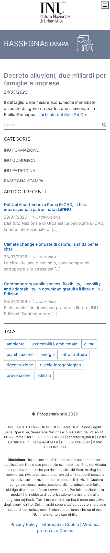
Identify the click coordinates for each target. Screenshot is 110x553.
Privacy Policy (24, 524)
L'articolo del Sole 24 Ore (62, 114)
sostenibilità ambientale (54, 343)
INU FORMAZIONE (21, 150)
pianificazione (20, 354)
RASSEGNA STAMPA (23, 180)
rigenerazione (20, 364)
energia (47, 354)
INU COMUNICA (19, 160)
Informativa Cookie (60, 524)
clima (89, 343)
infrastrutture (74, 354)
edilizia (44, 375)
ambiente (16, 343)
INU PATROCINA (19, 170)
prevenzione (18, 375)
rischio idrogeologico (60, 364)
